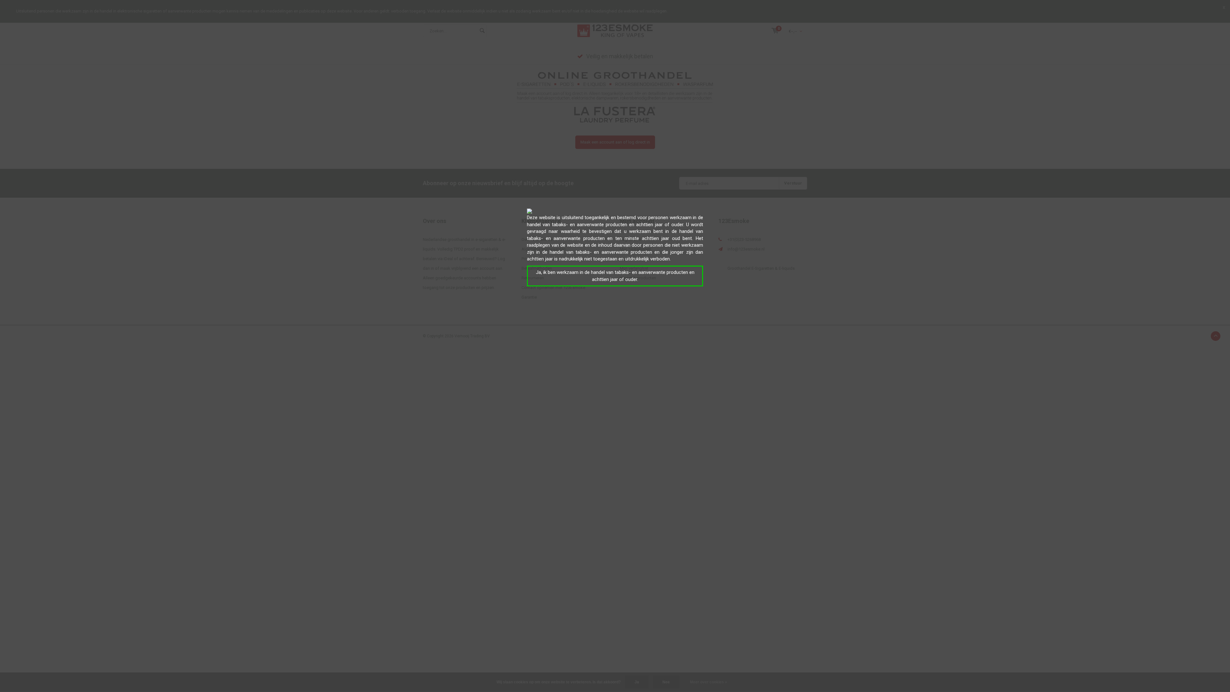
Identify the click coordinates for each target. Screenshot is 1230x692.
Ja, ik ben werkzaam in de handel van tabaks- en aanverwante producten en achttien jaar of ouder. (615, 275)
